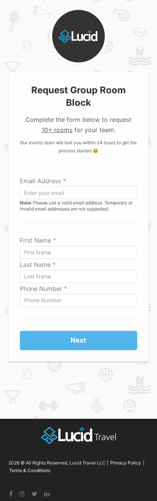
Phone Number (43, 288)
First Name (38, 240)
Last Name (38, 264)
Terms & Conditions (29, 470)
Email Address (43, 181)
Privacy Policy (125, 463)
